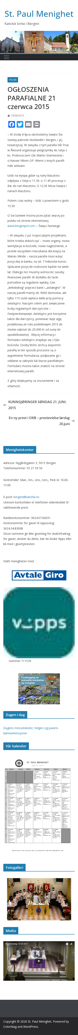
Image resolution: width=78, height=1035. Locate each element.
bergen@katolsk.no (26, 497)
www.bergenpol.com (21, 226)
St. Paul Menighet (39, 13)
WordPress (30, 1027)
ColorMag (10, 1027)
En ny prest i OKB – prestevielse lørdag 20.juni (39, 421)
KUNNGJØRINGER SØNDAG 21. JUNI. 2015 (37, 405)
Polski (12, 79)
